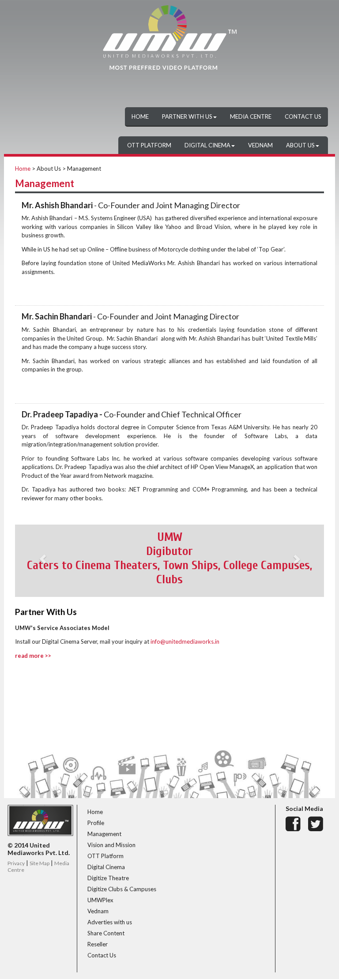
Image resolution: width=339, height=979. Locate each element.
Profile (95, 822)
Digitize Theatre (108, 877)
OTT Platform (105, 855)
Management (104, 833)
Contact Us (303, 116)
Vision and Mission (111, 844)
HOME (140, 116)
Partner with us (187, 116)
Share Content (105, 933)
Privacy (16, 863)
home (22, 168)
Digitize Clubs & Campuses (121, 889)
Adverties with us (109, 922)
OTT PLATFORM (149, 145)
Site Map (39, 863)
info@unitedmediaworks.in (185, 641)
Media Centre (250, 116)
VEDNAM (260, 145)
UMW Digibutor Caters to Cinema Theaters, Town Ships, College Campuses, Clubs (169, 558)
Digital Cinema (106, 866)
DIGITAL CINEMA (207, 145)
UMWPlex (100, 900)
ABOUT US (300, 145)
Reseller (97, 944)
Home (95, 811)
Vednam (98, 911)
